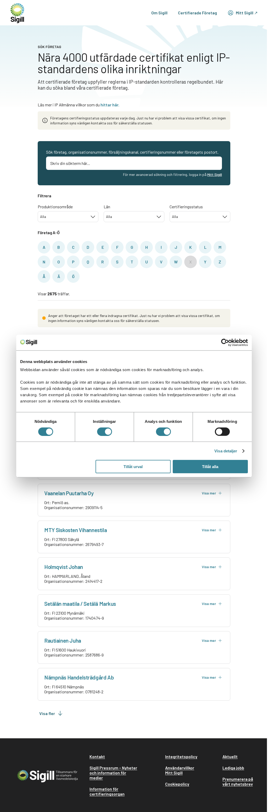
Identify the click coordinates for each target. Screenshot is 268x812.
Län (107, 206)
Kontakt (97, 756)
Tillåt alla (210, 466)
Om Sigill (159, 12)
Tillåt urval (133, 466)
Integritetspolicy (181, 756)
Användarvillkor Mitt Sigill (179, 770)
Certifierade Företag (197, 12)
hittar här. (109, 104)
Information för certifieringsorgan (107, 791)
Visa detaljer (225, 450)
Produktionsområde (55, 206)
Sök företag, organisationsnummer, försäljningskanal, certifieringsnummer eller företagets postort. (132, 151)
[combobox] (68, 216)
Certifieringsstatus (186, 206)
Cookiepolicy (177, 783)
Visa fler (47, 713)
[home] (17, 12)
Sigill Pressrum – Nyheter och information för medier (113, 772)
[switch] (104, 431)
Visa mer (209, 493)
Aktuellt (230, 756)
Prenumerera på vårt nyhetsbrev (237, 781)
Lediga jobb (233, 767)
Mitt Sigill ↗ (247, 12)
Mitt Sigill (214, 174)
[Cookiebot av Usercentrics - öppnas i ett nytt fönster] (225, 342)
